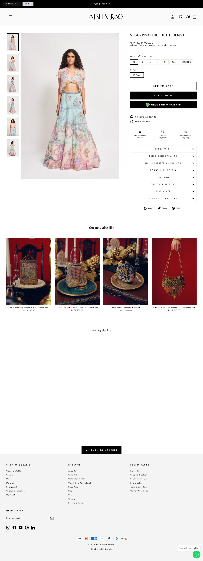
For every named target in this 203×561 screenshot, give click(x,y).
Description (163, 149)
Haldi (8, 478)
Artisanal (12, 3)
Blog (70, 490)
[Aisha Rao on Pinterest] (27, 527)
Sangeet (9, 474)
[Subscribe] (52, 518)
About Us (72, 470)
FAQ (70, 494)
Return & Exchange (138, 478)
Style (133, 70)
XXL (174, 62)
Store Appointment (76, 478)
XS (134, 62)
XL (165, 62)
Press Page (73, 486)
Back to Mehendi (104, 450)
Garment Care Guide (139, 490)
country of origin (163, 170)
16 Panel (137, 75)
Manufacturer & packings (163, 163)
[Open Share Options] (196, 38)
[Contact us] (196, 554)
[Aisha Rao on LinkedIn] (33, 527)
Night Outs (11, 494)
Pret (27, 3)
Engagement (11, 486)
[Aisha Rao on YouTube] (21, 527)
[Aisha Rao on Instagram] (8, 527)
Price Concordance (163, 156)
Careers (71, 498)
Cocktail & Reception (15, 490)
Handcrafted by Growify (101, 549)
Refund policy (136, 482)
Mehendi (10, 482)
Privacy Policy (136, 470)
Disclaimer (163, 191)
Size (142, 56)
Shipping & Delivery (139, 474)
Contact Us (73, 474)
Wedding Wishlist (14, 470)
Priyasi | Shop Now (101, 3)
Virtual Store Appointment (79, 482)
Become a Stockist (76, 502)
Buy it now (163, 95)
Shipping (152, 45)
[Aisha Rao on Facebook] (14, 527)
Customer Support (163, 184)
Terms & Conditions (163, 198)
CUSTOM (186, 62)
